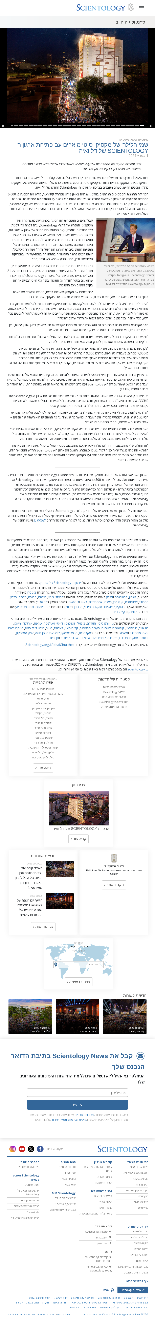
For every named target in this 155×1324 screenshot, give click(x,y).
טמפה (38, 623)
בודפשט (73, 602)
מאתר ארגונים (32, 1185)
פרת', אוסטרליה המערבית (43, 747)
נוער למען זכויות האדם (109, 1307)
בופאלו (80, 623)
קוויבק (132, 611)
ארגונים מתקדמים (30, 1200)
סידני (87, 607)
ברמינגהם (121, 597)
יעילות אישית (105, 1202)
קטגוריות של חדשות (114, 679)
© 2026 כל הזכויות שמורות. (116, 1314)
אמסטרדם (95, 602)
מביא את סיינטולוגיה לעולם (25, 1218)
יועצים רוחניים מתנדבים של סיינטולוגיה (130, 1302)
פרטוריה (21, 607)
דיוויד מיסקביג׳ (60, 1297)
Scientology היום (64, 1193)
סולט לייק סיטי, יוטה (43, 757)
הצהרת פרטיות (64, 1314)
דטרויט (106, 628)
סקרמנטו (85, 633)
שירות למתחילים (101, 1191)
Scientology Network (82, 1297)
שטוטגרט (131, 602)
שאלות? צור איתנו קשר (96, 1231)
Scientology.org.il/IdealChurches (50, 644)
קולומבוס (118, 628)
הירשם (77, 1104)
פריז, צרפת (43, 698)
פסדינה (112, 638)
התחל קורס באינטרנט (39, 1297)
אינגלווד (85, 638)
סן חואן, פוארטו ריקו (43, 688)
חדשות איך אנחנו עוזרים (114, 706)
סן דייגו (54, 638)
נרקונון (45, 1302)
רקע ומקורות (142, 1184)
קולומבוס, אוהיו (43, 723)
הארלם (91, 623)
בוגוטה (31, 592)
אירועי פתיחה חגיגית (114, 687)
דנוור (49, 628)
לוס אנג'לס (99, 638)
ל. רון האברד (142, 1297)
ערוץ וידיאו (143, 1208)
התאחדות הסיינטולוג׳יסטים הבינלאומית (89, 1302)
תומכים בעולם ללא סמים (27, 1302)
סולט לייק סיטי (34, 628)
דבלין (109, 597)
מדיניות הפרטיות (84, 1115)
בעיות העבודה (104, 1176)
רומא (51, 597)
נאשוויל (143, 628)
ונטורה (143, 638)
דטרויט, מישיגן (43, 732)
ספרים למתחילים (67, 1167)
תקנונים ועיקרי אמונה (137, 1190)
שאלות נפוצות (141, 1202)
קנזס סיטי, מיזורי (43, 727)
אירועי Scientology (114, 692)
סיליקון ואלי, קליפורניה (43, 752)
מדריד (22, 597)
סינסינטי (131, 628)
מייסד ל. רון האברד (138, 1167)
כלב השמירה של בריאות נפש (133, 1266)
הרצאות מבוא (69, 1178)
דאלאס (58, 628)
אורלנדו (27, 623)
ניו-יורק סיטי (105, 623)
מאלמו (108, 602)
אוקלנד (97, 607)
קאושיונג (109, 607)
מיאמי (17, 623)
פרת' (69, 607)
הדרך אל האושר (140, 1231)
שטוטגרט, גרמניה (43, 737)
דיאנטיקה (128, 1297)
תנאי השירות (59, 1119)
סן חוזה (40, 633)
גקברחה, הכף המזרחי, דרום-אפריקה (43, 693)
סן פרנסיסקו (69, 633)
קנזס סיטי (71, 628)
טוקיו (119, 607)
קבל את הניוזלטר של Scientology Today (99, 1268)
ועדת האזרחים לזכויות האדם (83, 1307)
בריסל (59, 597)
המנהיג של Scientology (63, 1209)
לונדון (132, 597)
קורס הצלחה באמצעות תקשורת (96, 1213)
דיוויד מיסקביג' (114, 866)
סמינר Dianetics (103, 1196)
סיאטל (123, 633)
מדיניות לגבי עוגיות (46, 1314)
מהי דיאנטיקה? (140, 1178)
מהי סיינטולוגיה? (137, 1162)
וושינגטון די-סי (65, 623)
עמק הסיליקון (25, 633)
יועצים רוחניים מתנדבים (136, 1272)
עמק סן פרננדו (128, 638)
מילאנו (42, 597)
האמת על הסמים (139, 1255)
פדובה (32, 597)
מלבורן (78, 607)
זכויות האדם (142, 1260)
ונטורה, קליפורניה (43, 718)
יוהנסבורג (36, 607)
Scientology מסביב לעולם (26, 1177)
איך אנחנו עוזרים (138, 1226)
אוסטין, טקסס (43, 713)
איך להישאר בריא (137, 1281)
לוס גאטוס (53, 633)
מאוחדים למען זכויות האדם (136, 1307)
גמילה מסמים (141, 1249)
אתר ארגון (102, 1243)
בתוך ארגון (143, 1196)
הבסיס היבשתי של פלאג (26, 1206)
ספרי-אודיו (70, 1172)
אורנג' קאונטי (69, 638)
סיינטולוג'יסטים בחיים (28, 1167)
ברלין (13, 597)
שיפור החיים (105, 1207)
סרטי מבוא (70, 1184)
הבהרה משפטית (14, 1314)
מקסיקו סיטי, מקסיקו (43, 708)
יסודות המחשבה (103, 1182)
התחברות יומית (29, 1162)
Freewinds (33, 1212)
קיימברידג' (118, 611)
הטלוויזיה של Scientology (113, 701)
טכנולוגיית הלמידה (138, 1237)
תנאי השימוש (30, 1314)
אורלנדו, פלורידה (43, 742)
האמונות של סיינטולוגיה (136, 1172)
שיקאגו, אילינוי (43, 703)
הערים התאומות (90, 628)
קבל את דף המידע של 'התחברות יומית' (98, 1259)
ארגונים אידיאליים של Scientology (28, 1192)
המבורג (143, 602)
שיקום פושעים (141, 1243)
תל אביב (42, 602)
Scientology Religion (109, 1297)
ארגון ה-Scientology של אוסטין (61, 582)
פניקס (19, 628)
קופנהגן (118, 602)
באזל (84, 602)
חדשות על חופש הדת (114, 696)
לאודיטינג (40, 520)
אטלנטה (49, 623)
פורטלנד (135, 633)
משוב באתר (102, 1237)
